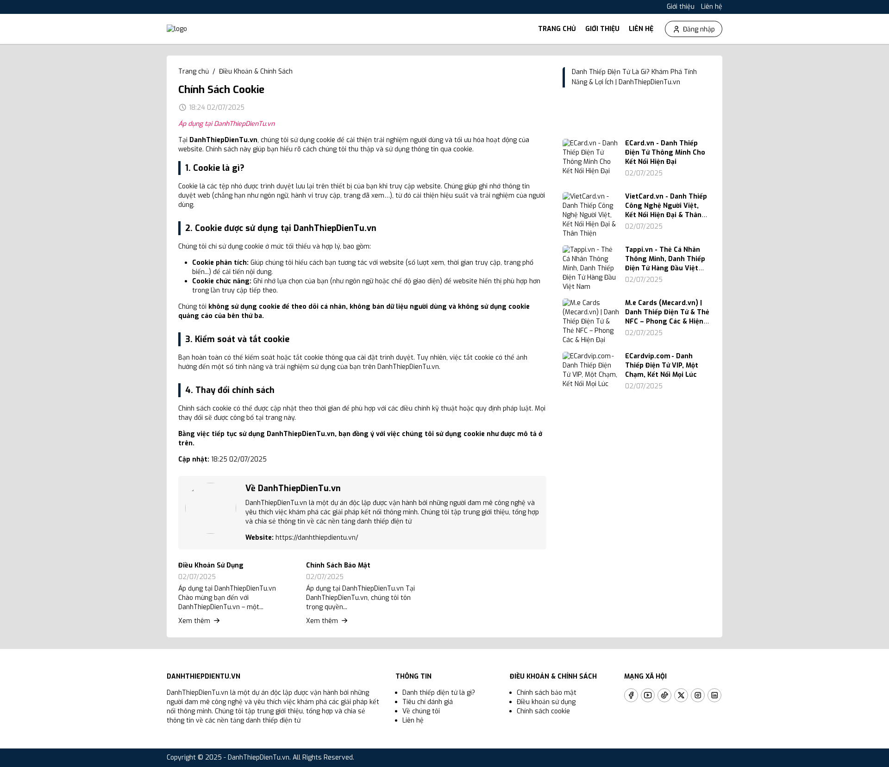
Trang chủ (557, 29)
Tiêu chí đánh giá (427, 702)
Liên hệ (711, 6)
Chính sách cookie (543, 711)
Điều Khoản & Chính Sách (256, 71)
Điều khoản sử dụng (546, 702)
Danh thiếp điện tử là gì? (438, 692)
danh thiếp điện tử (273, 720)
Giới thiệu (681, 6)
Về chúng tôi (421, 711)
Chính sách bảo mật (546, 692)
